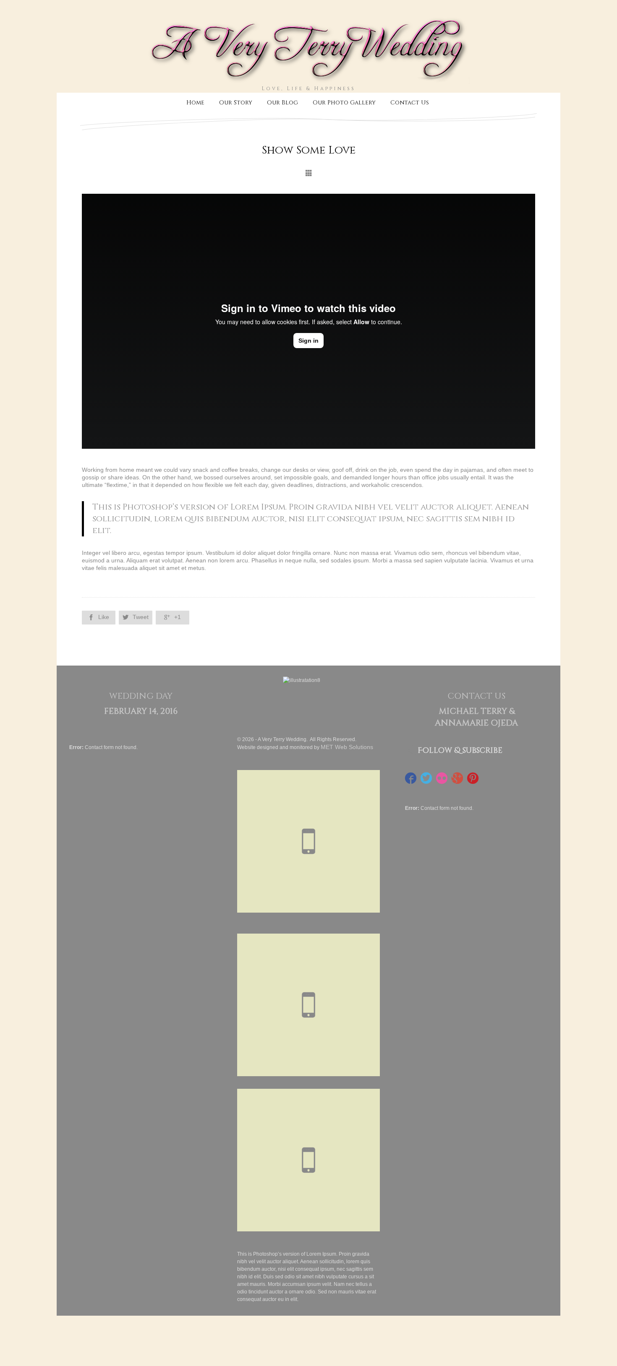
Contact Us (409, 103)
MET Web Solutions (347, 747)
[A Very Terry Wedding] (308, 80)
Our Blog (282, 103)
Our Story (235, 103)
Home (195, 103)
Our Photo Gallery (344, 103)
